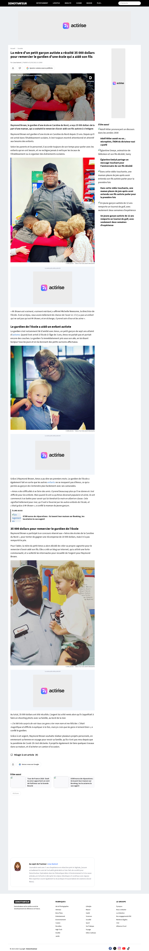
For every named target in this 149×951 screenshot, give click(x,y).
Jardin (58, 936)
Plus (99, 3)
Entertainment (42, 3)
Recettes (58, 926)
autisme (16, 334)
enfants (51, 482)
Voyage (88, 929)
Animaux (58, 910)
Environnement (61, 920)
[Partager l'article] (12, 68)
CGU (117, 923)
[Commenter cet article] (20, 68)
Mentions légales (121, 920)
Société (88, 920)
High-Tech (59, 929)
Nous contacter (121, 910)
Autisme (16, 793)
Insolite (68, 3)
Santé (88, 913)
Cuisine (79, 3)
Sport (88, 923)
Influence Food (121, 926)
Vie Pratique (90, 926)
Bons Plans (59, 913)
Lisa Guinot (17, 62)
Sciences (89, 916)
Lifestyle (56, 3)
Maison (89, 3)
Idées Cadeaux (91, 933)
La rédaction (120, 913)
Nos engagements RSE (123, 916)
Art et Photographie (62, 906)
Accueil (12, 48)
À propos (119, 906)
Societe (20, 48)
